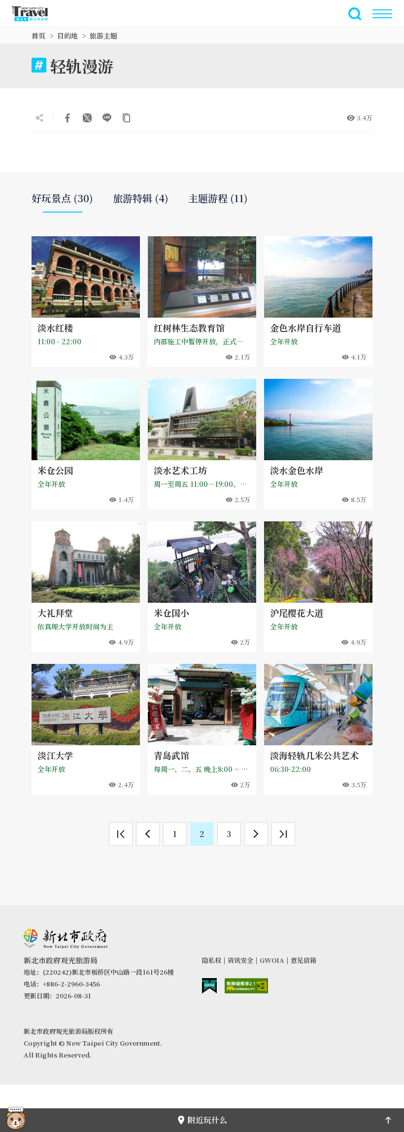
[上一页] (148, 834)
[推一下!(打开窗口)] (87, 118)
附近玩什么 (207, 1120)
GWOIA (272, 960)
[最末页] (283, 834)
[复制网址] (126, 118)
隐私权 (211, 960)
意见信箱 (303, 960)
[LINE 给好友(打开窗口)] (107, 118)
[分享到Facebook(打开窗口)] (67, 118)
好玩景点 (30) (62, 198)
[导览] (382, 14)
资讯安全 (240, 960)
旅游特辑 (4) (140, 198)
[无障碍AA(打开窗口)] (246, 985)
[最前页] (121, 834)
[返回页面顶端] (388, 1120)
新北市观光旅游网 (35, 13)
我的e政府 (209, 985)
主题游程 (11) (218, 198)
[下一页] (256, 834)
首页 (38, 35)
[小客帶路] (16, 1120)
